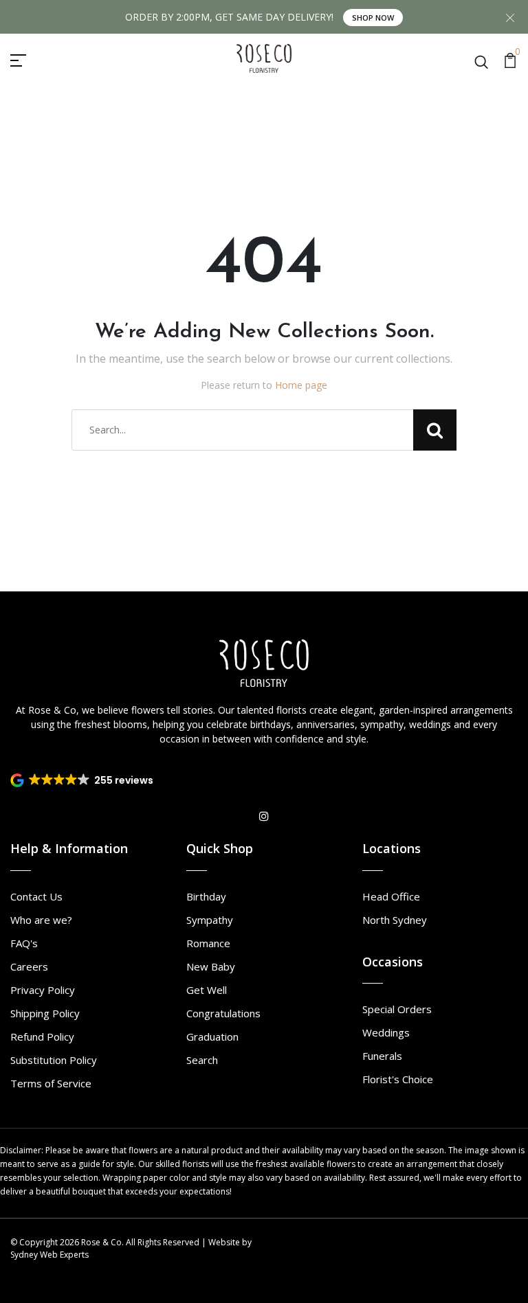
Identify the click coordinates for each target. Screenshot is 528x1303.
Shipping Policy (45, 1013)
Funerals (382, 1056)
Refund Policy (42, 1036)
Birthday (206, 896)
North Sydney (394, 920)
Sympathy (209, 920)
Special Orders (397, 1009)
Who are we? (41, 920)
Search (202, 1060)
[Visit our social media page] (264, 816)
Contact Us (36, 896)
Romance (208, 943)
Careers (29, 966)
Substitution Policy (53, 1060)
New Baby (210, 966)
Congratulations (223, 1013)
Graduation (212, 1036)
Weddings (386, 1032)
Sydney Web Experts (49, 1254)
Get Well (206, 990)
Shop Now (373, 17)
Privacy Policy (42, 990)
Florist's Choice (397, 1079)
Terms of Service (50, 1083)
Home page (301, 385)
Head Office (391, 896)
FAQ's (24, 943)
